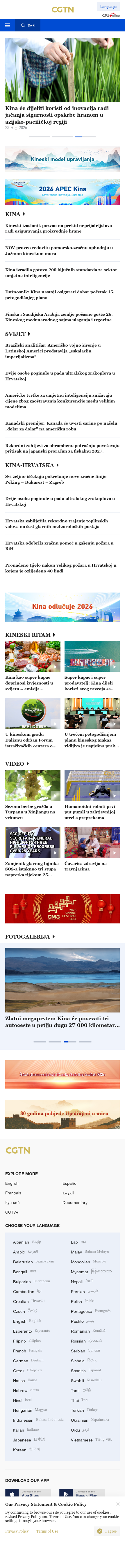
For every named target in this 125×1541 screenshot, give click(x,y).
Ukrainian (90, 1419)
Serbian (85, 1350)
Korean (26, 1449)
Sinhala (84, 1360)
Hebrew (26, 1390)
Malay (90, 1251)
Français (13, 1192)
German (28, 1360)
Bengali (24, 1271)
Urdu (80, 1429)
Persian (85, 1291)
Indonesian (38, 1419)
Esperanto (31, 1330)
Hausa (25, 1380)
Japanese (29, 1439)
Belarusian (33, 1261)
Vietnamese (91, 1439)
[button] (39, 137)
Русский (12, 1202)
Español (70, 1183)
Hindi (22, 1400)
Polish (82, 1301)
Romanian (88, 1330)
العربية (68, 1192)
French (27, 1350)
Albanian (27, 1241)
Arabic (25, 1251)
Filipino (27, 1340)
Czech (25, 1311)
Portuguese (90, 1311)
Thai (79, 1400)
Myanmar (91, 1271)
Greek (27, 1370)
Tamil (81, 1390)
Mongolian (88, 1261)
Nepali (82, 1281)
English (12, 1183)
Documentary (75, 1202)
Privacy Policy (16, 1531)
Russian (86, 1340)
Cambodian (27, 1291)
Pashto (82, 1320)
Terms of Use (47, 1531)
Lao (78, 1241)
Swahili (86, 1380)
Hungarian (30, 1410)
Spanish (86, 1370)
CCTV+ (11, 1212)
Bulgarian (31, 1281)
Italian (26, 1429)
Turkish (84, 1410)
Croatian (29, 1301)
